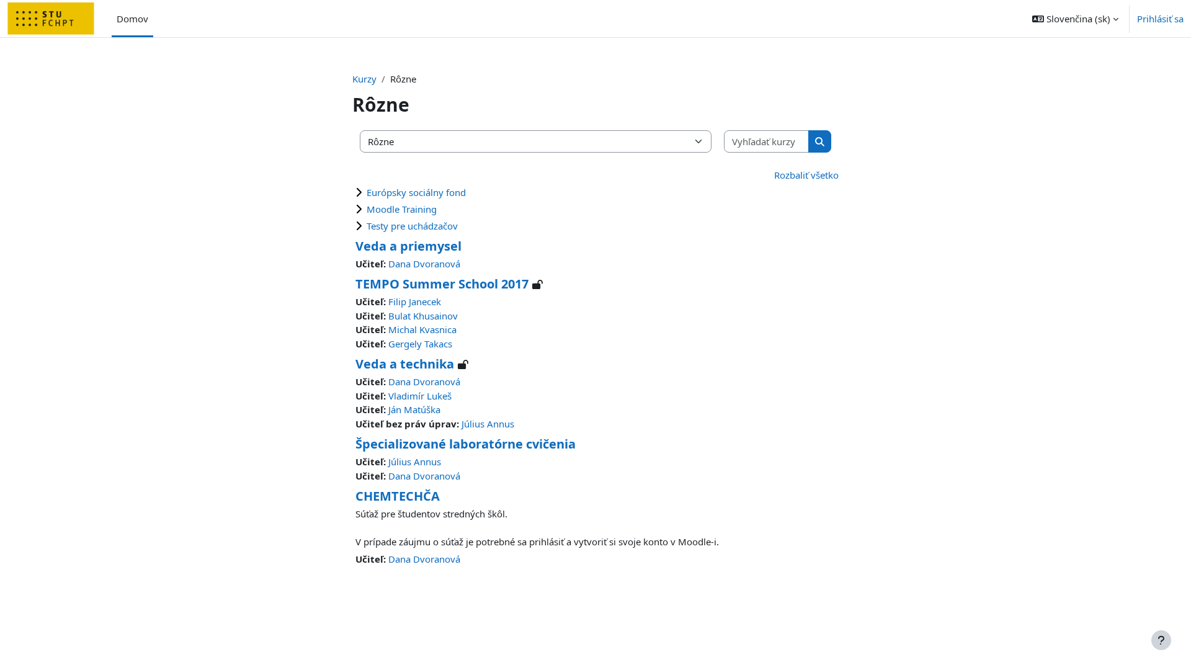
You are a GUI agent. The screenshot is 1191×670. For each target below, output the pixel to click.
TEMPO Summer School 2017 (442, 283)
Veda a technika (404, 363)
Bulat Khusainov (423, 316)
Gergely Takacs (420, 343)
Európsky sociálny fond (416, 192)
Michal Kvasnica (422, 329)
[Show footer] (1161, 640)
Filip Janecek (414, 301)
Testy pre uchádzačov (412, 226)
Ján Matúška (414, 409)
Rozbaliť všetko (806, 175)
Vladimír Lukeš (420, 396)
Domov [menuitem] (132, 18)
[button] (1075, 18)
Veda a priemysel (408, 246)
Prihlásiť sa (1160, 18)
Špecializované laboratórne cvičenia (465, 444)
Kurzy (364, 79)
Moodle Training (402, 209)
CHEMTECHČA (397, 496)
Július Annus (488, 424)
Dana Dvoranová (424, 263)
